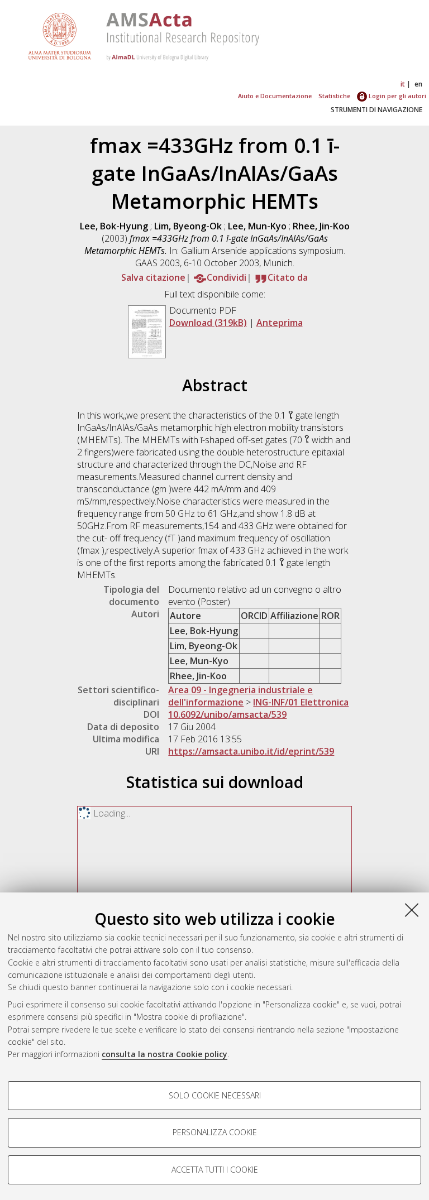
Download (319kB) (208, 322)
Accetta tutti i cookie (214, 1169)
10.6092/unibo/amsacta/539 (227, 714)
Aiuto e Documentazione (275, 96)
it (403, 84)
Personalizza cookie (215, 1132)
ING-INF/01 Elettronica (301, 702)
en (418, 84)
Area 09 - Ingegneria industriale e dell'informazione (240, 696)
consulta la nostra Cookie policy (164, 1054)
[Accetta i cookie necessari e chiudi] (412, 910)
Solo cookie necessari (215, 1095)
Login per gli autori (396, 96)
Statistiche (334, 96)
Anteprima (279, 322)
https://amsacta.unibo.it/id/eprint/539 (251, 751)
